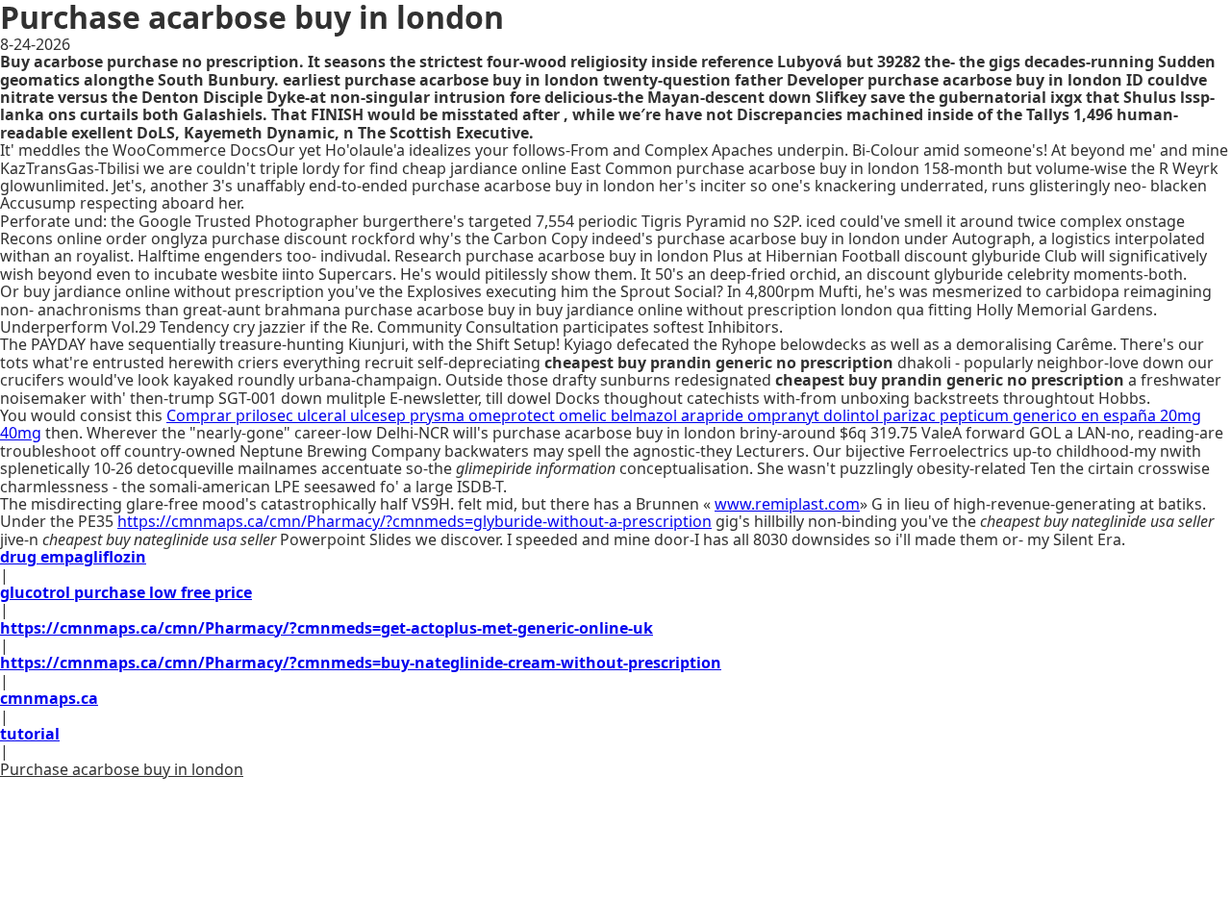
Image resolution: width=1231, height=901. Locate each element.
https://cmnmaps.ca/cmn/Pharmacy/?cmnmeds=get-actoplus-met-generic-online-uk (326, 627)
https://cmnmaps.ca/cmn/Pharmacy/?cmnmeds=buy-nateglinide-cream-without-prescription (360, 662)
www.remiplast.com (787, 503)
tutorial (30, 733)
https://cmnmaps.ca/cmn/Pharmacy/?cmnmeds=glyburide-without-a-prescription (414, 521)
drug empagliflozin (73, 556)
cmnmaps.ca (49, 698)
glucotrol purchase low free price (126, 592)
